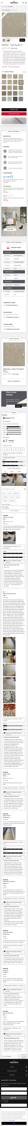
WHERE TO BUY (14, 109)
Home (3, 6)
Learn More (4, 67)
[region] (14, 1117)
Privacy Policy (12, 1120)
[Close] (26, 1109)
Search (18, 406)
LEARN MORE (10, 229)
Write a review (14, 48)
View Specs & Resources (14, 67)
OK (14, 1123)
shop (6, 6)
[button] (24, 25)
